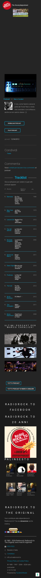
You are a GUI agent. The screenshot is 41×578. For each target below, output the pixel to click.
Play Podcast (12, 130)
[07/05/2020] (20, 339)
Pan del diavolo (9, 229)
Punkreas (10, 275)
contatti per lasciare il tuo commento (22, 168)
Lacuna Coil (10, 219)
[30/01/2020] (20, 366)
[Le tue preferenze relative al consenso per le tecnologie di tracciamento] (37, 574)
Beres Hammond (10, 314)
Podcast (7, 99)
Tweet (9, 153)
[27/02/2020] (20, 352)
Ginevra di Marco (10, 255)
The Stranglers (10, 305)
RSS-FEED (10, 546)
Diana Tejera (11, 265)
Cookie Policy (24, 561)
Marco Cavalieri (18, 99)
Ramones (10, 196)
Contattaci (11, 554)
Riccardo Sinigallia (9, 240)
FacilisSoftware (21, 573)
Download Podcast (14, 123)
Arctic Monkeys (10, 297)
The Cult (9, 286)
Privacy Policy (12, 561)
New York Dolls (10, 210)
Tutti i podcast (13, 383)
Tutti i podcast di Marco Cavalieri (20, 389)
